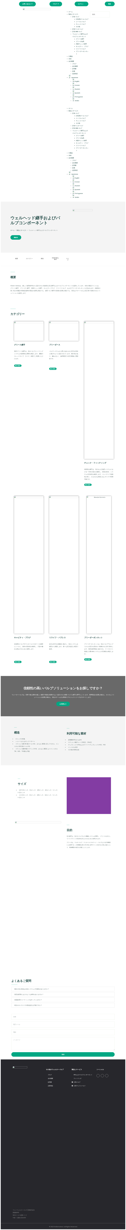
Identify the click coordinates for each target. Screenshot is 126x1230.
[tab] (63, 989)
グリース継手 (80, 39)
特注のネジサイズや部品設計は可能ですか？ (28, 1005)
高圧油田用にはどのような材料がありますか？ (28, 994)
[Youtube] (106, 1075)
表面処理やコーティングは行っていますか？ (28, 1000)
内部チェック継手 (81, 44)
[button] (27, 4)
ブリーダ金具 (80, 41)
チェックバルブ (81, 24)
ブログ (74, 64)
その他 (78, 27)
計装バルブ (75, 17)
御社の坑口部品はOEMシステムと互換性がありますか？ (31, 989)
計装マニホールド (77, 29)
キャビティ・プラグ (82, 46)
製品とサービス (73, 14)
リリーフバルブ (81, 49)
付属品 (71, 56)
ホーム (71, 12)
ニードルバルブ (81, 22)
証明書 (74, 69)
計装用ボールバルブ (82, 19)
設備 (73, 71)
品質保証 (75, 74)
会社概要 (71, 61)
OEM (70, 59)
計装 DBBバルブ (77, 31)
